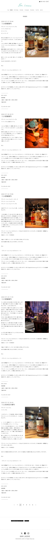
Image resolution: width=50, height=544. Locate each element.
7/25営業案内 (7, 116)
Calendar (21, 10)
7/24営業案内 (7, 196)
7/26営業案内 (7, 23)
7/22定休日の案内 (8, 405)
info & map (16, 10)
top (8, 10)
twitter (37, 10)
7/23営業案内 (7, 299)
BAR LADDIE (25, 536)
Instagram (27, 10)
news (11, 10)
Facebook (32, 10)
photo (41, 10)
